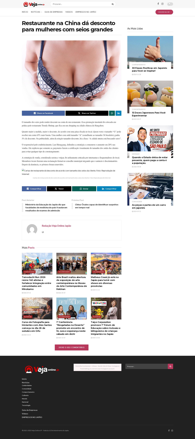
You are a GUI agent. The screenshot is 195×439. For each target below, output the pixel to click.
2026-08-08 (137, 167)
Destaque (135, 154)
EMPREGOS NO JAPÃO (86, 12)
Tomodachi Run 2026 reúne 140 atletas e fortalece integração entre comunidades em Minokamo (36, 283)
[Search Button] (113, 4)
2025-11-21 (96, 290)
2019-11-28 (137, 74)
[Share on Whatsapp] (112, 113)
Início (25, 12)
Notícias (35, 12)
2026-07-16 (27, 293)
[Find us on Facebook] (158, 3)
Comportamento (138, 64)
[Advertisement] (149, 389)
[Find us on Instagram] (162, 3)
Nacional (25, 402)
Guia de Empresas (54, 12)
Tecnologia (26, 405)
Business (27, 317)
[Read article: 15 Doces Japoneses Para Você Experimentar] (150, 97)
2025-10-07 (61, 338)
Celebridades (64, 272)
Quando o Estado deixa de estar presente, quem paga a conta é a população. (150, 160)
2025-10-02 (96, 338)
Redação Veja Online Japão (56, 225)
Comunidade (29, 272)
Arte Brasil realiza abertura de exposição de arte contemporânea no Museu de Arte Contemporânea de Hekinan (71, 283)
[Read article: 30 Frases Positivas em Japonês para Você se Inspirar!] (150, 52)
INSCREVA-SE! (164, 12)
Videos (69, 12)
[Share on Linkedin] (118, 113)
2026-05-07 (61, 293)
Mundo (24, 399)
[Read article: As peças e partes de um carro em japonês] (150, 189)
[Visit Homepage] (33, 4)
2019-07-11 (137, 211)
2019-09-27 (137, 119)
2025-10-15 (27, 335)
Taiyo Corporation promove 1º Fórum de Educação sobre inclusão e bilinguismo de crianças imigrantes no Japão (105, 328)
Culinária (25, 395)
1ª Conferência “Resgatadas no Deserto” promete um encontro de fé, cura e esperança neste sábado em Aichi (71, 328)
